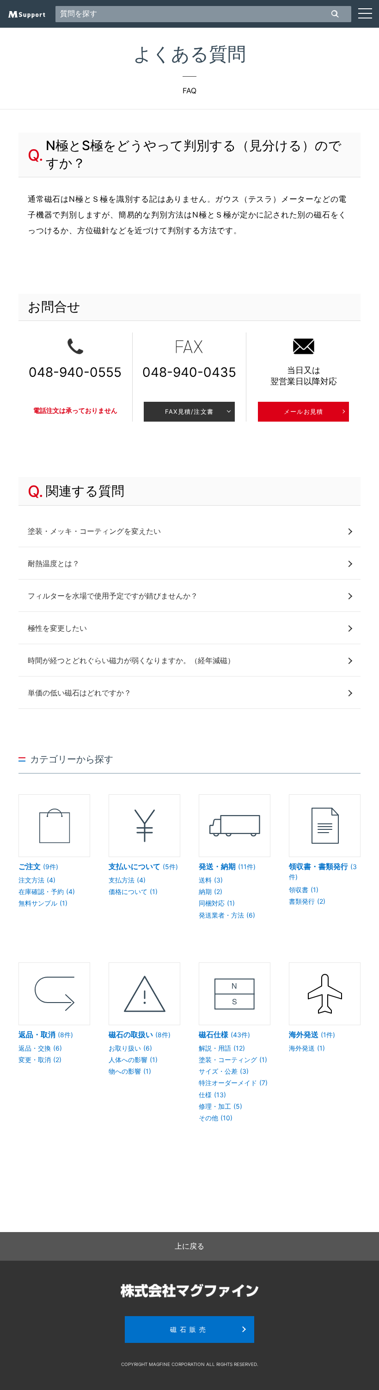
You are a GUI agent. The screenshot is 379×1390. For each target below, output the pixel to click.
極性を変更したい (57, 628)
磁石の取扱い (140, 1034)
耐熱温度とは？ (53, 563)
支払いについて (143, 866)
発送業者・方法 (227, 915)
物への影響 (130, 1071)
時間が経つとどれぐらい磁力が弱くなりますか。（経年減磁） (131, 660)
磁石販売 (189, 1329)
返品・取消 (45, 1034)
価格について (133, 891)
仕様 (212, 1095)
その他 (215, 1118)
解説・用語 (222, 1048)
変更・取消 (39, 1060)
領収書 (303, 890)
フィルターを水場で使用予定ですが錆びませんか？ (113, 595)
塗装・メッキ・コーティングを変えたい (94, 531)
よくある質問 (189, 53)
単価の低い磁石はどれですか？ (79, 692)
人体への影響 (133, 1060)
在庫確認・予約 (46, 891)
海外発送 (312, 1034)
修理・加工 (220, 1106)
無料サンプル (42, 903)
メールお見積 (304, 411)
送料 (211, 880)
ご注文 (38, 866)
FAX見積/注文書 (189, 411)
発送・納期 (227, 866)
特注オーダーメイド (233, 1083)
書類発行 (307, 901)
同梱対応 (217, 903)
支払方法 (127, 880)
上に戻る (189, 1246)
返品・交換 (40, 1048)
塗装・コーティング (233, 1060)
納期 (210, 891)
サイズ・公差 (224, 1071)
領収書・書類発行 (323, 871)
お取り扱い (130, 1048)
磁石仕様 (224, 1034)
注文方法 (36, 880)
